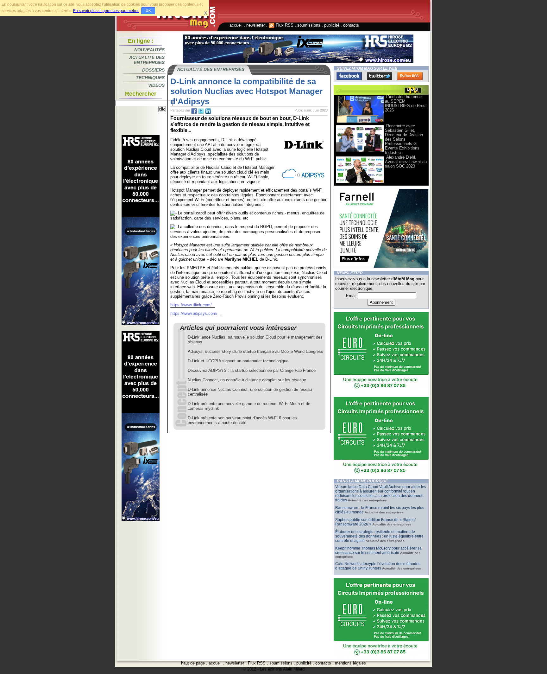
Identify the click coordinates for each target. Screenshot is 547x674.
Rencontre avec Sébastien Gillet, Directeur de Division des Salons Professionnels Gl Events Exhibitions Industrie (404, 139)
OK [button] (148, 11)
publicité (331, 25)
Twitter (379, 76)
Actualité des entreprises (147, 60)
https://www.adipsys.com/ (193, 313)
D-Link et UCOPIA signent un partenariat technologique (238, 361)
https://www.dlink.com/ (191, 304)
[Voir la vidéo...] (360, 122)
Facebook (349, 76)
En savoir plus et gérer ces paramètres (106, 11)
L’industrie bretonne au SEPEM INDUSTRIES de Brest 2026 (406, 103)
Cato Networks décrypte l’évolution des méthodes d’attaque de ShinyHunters (377, 566)
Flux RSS (283, 25)
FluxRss (410, 76)
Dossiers (153, 70)
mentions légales (350, 663)
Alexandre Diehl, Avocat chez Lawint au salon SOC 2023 (406, 161)
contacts (351, 25)
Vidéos (156, 85)
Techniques (150, 77)
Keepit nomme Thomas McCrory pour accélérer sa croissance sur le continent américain (378, 550)
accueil (235, 25)
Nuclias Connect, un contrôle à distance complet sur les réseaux (247, 380)
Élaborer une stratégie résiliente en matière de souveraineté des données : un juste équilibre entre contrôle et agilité (379, 536)
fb (194, 111)
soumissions (308, 25)
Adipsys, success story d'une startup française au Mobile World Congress (255, 351)
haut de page (193, 663)
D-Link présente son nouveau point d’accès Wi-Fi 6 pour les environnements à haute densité (242, 420)
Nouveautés (149, 49)
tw (201, 111)
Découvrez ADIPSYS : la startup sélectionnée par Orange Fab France (252, 370)
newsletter (255, 25)
